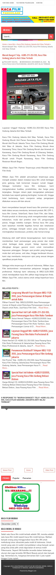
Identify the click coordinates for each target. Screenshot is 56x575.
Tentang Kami (8, 3)
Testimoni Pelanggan (25, 3)
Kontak (39, 3)
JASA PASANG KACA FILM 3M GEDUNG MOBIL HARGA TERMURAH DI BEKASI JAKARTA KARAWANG (32, 567)
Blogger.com (32, 571)
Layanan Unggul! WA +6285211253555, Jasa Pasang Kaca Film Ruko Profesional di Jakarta (32, 334)
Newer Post (7, 470)
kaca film (6, 64)
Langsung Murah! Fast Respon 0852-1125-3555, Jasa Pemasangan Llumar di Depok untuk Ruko (32, 296)
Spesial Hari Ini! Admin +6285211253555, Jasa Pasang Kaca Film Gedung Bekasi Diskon (31, 376)
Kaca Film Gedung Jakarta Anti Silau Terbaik (30, 64)
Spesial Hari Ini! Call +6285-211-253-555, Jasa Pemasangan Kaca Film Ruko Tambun (32, 313)
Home (28, 470)
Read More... (44, 308)
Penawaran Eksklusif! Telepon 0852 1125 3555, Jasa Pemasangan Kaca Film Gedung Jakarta (32, 354)
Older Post (49, 470)
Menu (7, 30)
